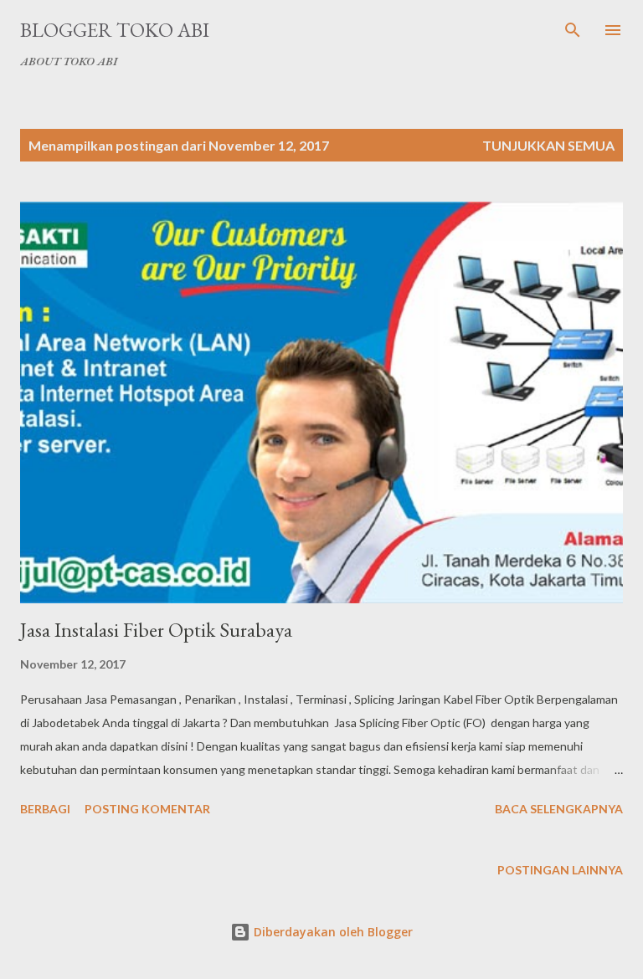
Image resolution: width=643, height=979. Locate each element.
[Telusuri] (573, 30)
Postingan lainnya (560, 870)
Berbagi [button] (45, 809)
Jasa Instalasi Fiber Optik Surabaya (156, 630)
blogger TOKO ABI (114, 30)
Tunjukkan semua (548, 145)
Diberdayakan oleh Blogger (331, 932)
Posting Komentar (147, 809)
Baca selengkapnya (559, 809)
